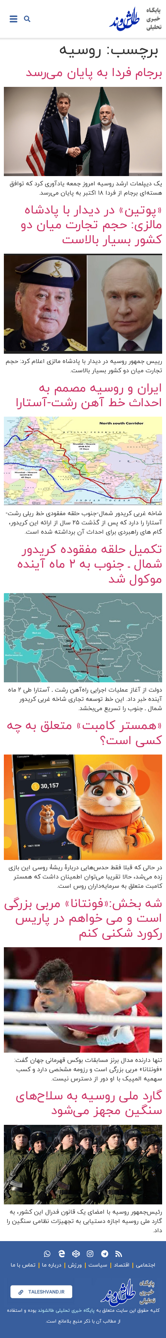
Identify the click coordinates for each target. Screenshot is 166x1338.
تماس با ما (23, 1265)
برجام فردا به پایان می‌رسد (94, 73)
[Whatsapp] (47, 1253)
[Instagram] (90, 1253)
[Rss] (118, 1253)
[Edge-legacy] (61, 1253)
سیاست (97, 1265)
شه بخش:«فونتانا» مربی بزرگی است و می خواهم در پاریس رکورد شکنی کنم (83, 919)
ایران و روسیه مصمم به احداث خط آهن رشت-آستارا (88, 396)
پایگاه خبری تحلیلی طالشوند (66, 1310)
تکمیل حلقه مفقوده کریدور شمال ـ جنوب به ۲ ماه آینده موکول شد (89, 564)
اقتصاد (121, 1265)
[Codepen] (76, 1253)
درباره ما (51, 1265)
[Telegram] (104, 1253)
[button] (27, 19)
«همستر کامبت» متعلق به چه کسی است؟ (84, 733)
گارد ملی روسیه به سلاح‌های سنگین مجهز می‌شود (88, 1103)
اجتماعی (145, 1265)
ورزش (75, 1265)
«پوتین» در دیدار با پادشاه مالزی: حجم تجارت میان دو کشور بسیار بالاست (91, 225)
